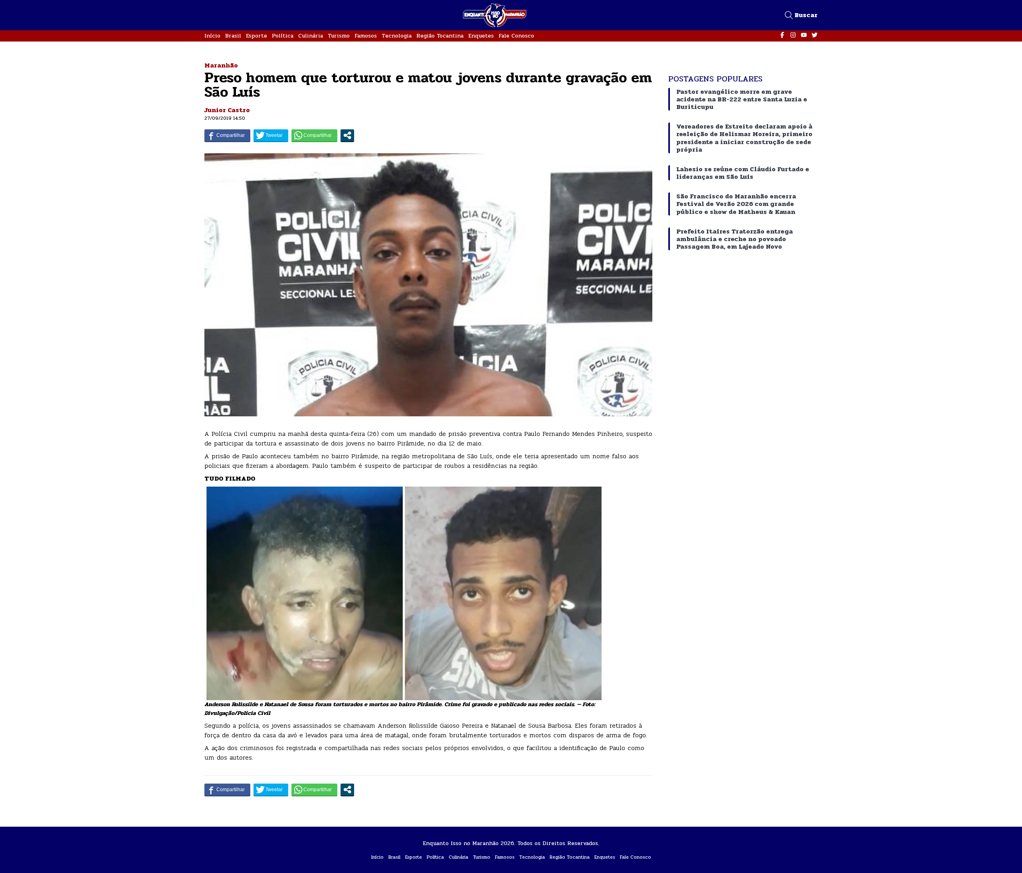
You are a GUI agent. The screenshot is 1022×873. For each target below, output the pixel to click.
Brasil (233, 36)
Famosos (366, 36)
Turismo (339, 36)
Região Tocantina (439, 36)
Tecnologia (397, 36)
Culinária (310, 36)
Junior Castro (227, 110)
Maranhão (221, 65)
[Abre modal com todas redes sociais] (347, 135)
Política (282, 36)
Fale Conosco (516, 36)
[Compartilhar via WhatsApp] (314, 135)
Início (212, 36)
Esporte (256, 36)
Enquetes (481, 36)
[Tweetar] (271, 135)
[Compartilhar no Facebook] (227, 135)
